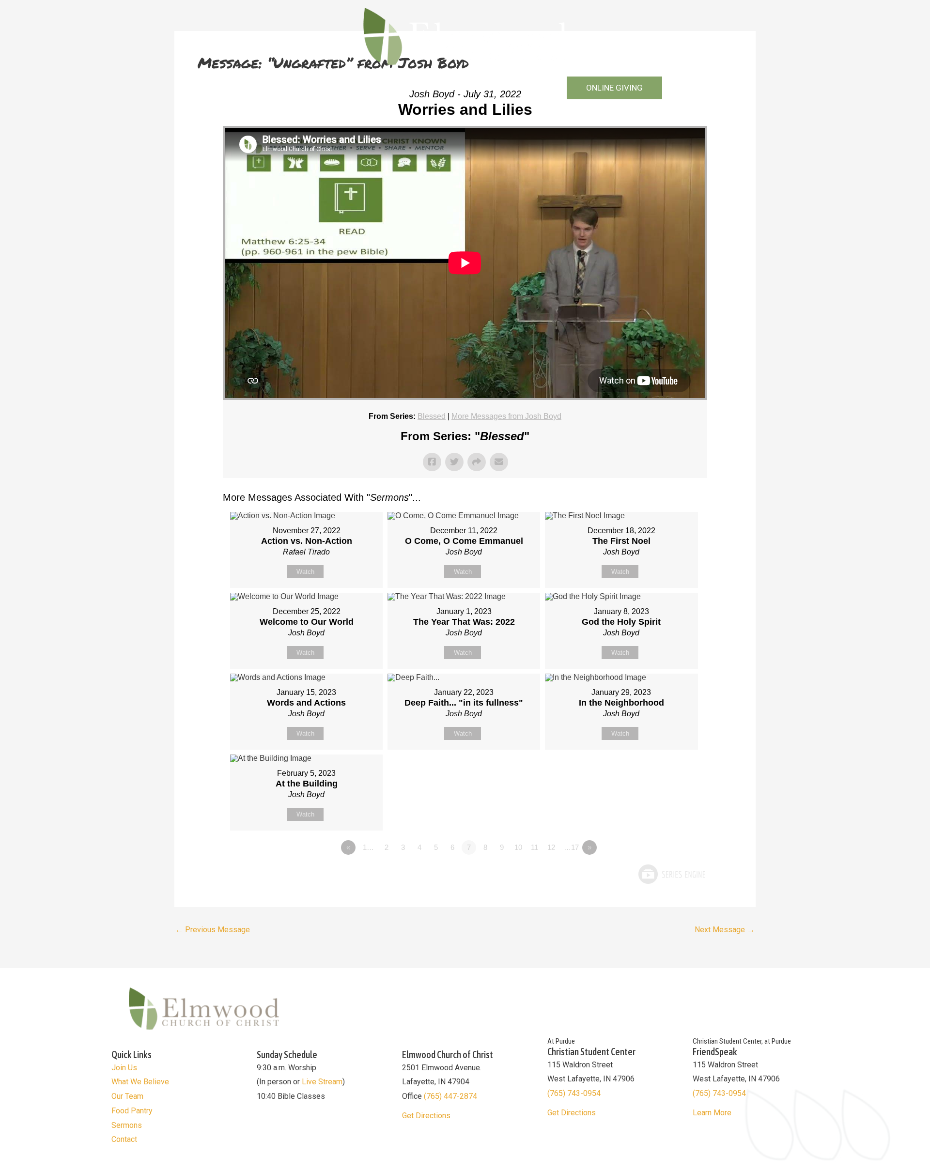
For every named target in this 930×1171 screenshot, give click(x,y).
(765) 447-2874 (450, 1096)
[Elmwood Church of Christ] (465, 35)
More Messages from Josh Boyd (506, 416)
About (320, 87)
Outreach (370, 87)
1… (368, 847)
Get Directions (426, 1115)
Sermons (485, 87)
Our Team (127, 1096)
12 (551, 847)
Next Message (725, 930)
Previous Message (212, 930)
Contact (538, 87)
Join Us (124, 1067)
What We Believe (140, 1081)
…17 (571, 847)
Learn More (712, 1112)
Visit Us (281, 87)
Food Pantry (132, 1110)
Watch (305, 571)
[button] (614, 88)
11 (534, 847)
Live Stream (322, 1081)
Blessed (432, 416)
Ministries (427, 87)
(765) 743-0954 (574, 1093)
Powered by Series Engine (671, 874)
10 (518, 847)
